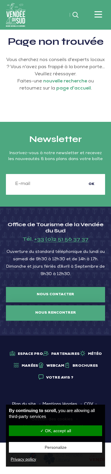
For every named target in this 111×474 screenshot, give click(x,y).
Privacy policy (23, 459)
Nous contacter (55, 294)
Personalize (56, 447)
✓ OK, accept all (55, 430)
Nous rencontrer (55, 313)
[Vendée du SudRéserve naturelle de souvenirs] (16, 15)
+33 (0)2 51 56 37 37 (61, 239)
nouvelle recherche (65, 81)
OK (91, 184)
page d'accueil (73, 88)
